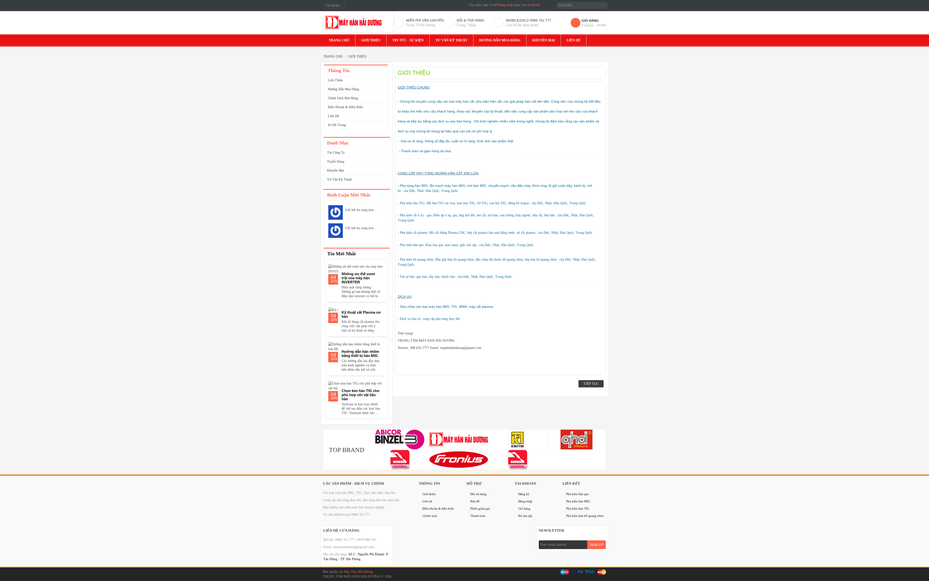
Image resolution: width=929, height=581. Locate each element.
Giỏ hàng (524, 508)
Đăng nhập (505, 5)
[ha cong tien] (335, 212)
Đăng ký (523, 494)
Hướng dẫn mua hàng (343, 89)
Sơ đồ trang (337, 125)
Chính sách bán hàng (343, 98)
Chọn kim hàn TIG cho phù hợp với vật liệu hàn (360, 395)
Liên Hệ (333, 116)
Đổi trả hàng (478, 494)
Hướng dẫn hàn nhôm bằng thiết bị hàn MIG (360, 353)
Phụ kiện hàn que (577, 494)
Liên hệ (427, 501)
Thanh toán (477, 516)
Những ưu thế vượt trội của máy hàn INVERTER (358, 278)
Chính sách (429, 516)
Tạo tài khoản (530, 5)
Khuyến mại (335, 170)
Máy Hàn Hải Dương (358, 571)
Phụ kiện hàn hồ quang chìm (585, 516)
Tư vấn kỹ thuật (339, 179)
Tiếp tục (591, 383)
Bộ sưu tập (525, 516)
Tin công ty (336, 152)
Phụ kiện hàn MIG (578, 501)
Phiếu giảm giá (480, 508)
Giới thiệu (335, 80)
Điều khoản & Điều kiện (345, 107)
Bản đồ (475, 501)
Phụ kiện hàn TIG (577, 508)
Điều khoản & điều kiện (438, 508)
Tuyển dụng (335, 161)
